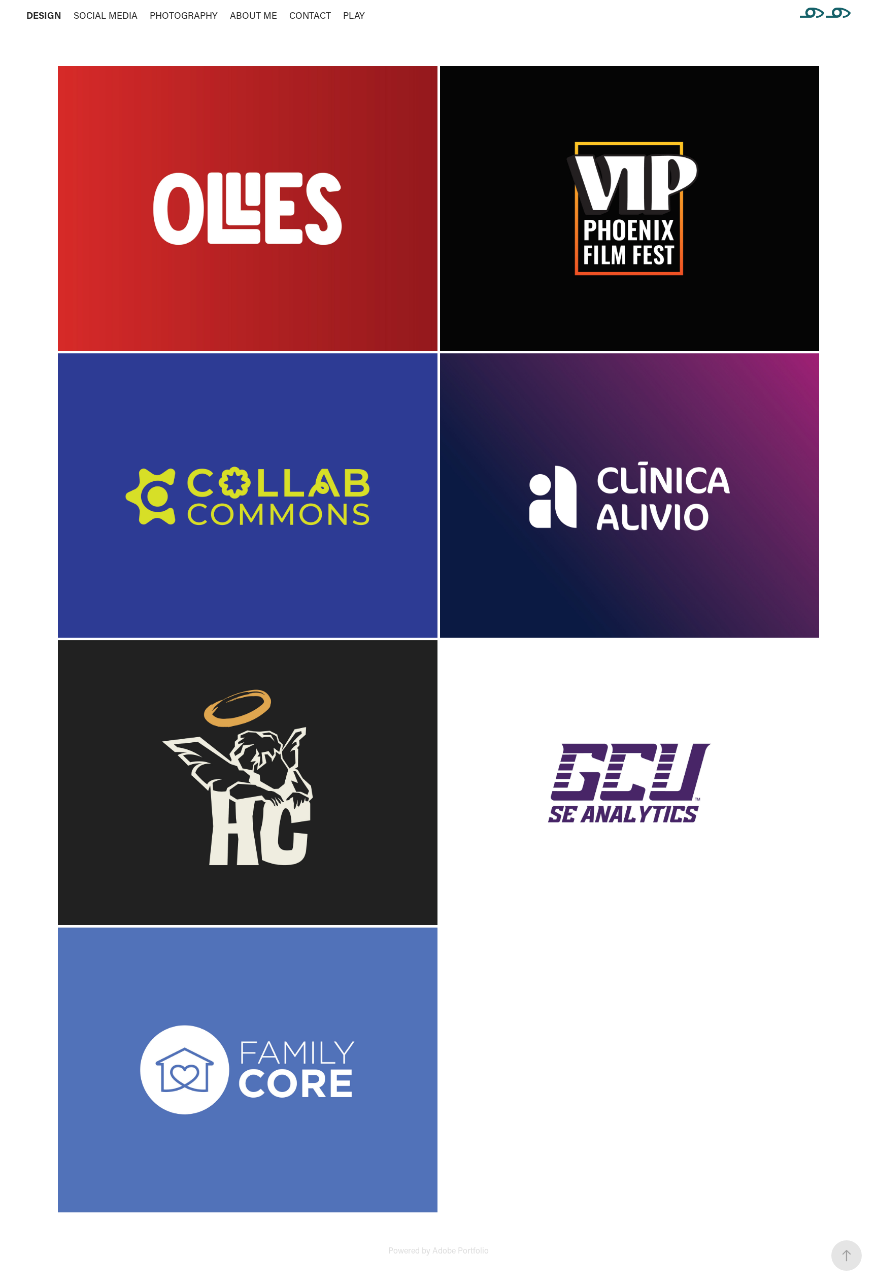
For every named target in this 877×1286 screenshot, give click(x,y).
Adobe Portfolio (460, 1250)
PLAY (354, 15)
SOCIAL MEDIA (106, 15)
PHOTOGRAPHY (184, 15)
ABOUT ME (253, 15)
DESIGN (43, 15)
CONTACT (310, 15)
